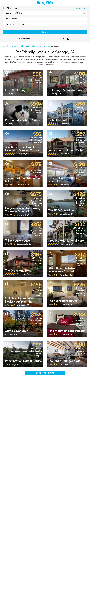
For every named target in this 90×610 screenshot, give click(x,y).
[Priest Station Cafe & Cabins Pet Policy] (23, 354)
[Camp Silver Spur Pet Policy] (23, 323)
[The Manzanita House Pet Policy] (67, 293)
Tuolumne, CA (11, 334)
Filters (84, 8)
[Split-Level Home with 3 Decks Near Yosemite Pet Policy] (23, 293)
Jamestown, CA (66, 154)
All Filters (67, 39)
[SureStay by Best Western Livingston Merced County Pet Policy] (23, 143)
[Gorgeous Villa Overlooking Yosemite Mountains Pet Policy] (23, 203)
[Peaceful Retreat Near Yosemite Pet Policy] (67, 173)
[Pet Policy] (7, 73)
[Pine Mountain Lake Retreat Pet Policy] (67, 323)
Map (77, 8)
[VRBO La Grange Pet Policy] (23, 83)
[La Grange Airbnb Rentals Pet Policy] (67, 83)
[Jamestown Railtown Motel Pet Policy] (67, 143)
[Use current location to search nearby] (84, 13)
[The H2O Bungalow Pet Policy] (67, 203)
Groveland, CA (66, 123)
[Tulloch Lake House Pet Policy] (23, 233)
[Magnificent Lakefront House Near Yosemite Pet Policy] (67, 263)
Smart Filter (24, 39)
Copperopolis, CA (24, 244)
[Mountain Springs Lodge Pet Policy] (67, 354)
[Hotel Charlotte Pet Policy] (67, 113)
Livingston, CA (23, 154)
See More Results (45, 372)
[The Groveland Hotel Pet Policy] (23, 263)
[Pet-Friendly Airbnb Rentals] (23, 113)
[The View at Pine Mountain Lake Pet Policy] (23, 173)
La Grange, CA (11, 93)
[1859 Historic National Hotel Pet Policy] (67, 233)
